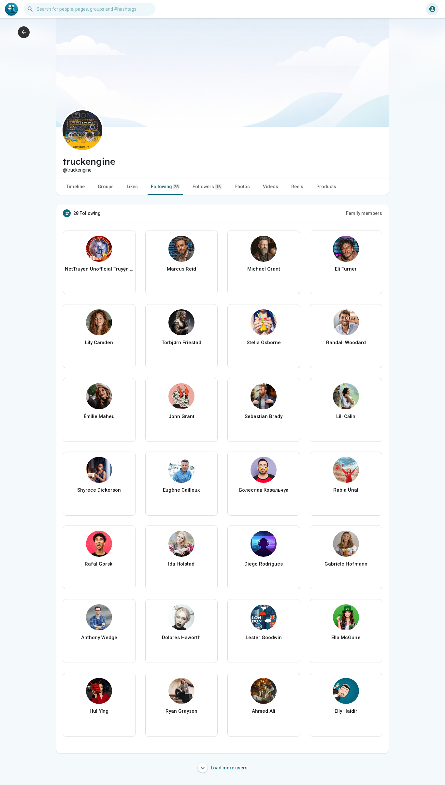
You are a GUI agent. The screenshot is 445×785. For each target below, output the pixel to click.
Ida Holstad (181, 564)
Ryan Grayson (181, 711)
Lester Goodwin (264, 637)
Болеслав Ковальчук (263, 490)
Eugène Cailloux (181, 490)
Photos (242, 186)
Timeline (75, 186)
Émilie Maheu (99, 416)
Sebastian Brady (263, 416)
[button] (432, 9)
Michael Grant (263, 269)
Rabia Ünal (345, 490)
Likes (132, 186)
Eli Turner (346, 269)
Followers (207, 186)
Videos (270, 186)
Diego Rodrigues (263, 564)
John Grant (181, 416)
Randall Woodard (346, 342)
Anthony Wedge (99, 637)
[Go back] (24, 32)
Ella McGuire (346, 637)
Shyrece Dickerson (99, 490)
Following (165, 186)
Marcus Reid (181, 269)
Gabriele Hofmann (345, 564)
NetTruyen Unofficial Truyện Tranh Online (99, 269)
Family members (364, 213)
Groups (106, 186)
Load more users (229, 767)
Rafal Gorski (99, 564)
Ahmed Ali (263, 711)
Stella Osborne (264, 342)
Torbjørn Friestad (181, 342)
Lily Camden (99, 342)
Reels (297, 186)
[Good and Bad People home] (11, 9)
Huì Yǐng (99, 711)
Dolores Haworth (181, 637)
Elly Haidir (346, 711)
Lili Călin (345, 416)
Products (326, 186)
